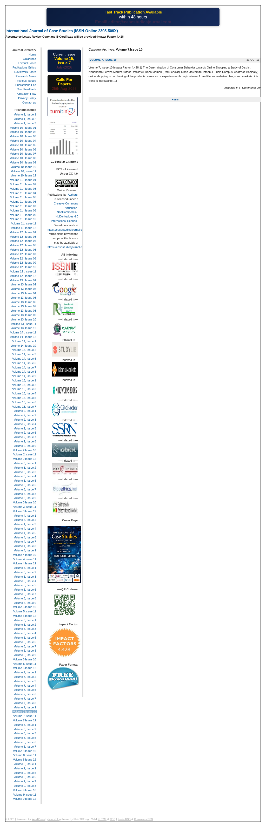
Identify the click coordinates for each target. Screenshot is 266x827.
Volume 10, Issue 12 (23, 175)
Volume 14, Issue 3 (24, 354)
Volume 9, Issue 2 (25, 768)
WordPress (38, 819)
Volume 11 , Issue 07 (23, 206)
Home (175, 99)
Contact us (29, 102)
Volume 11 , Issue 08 (23, 210)
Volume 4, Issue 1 (25, 515)
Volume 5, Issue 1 (25, 567)
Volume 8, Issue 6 (25, 742)
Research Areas (26, 76)
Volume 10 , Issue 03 (23, 136)
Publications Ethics (24, 67)
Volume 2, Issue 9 (25, 445)
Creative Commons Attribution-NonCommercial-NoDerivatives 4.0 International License (64, 212)
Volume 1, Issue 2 (25, 118)
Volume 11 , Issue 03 (23, 188)
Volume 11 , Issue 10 (23, 219)
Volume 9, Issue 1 (25, 764)
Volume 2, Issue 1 (25, 410)
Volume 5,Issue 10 (24, 607)
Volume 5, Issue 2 (25, 572)
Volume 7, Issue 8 (25, 703)
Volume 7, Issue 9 (25, 707)
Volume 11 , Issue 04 (23, 193)
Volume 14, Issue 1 (24, 341)
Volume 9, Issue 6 (25, 776)
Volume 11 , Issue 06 (23, 201)
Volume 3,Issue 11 (24, 506)
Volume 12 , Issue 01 (23, 232)
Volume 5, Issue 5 (25, 585)
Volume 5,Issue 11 (24, 611)
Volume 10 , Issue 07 (23, 153)
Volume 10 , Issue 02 (23, 131)
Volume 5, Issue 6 (25, 589)
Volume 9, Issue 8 (25, 785)
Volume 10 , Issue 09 (23, 162)
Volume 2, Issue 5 (25, 428)
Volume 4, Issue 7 (25, 541)
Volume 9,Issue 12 (24, 798)
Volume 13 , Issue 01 (23, 280)
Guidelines (29, 58)
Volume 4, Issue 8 (25, 546)
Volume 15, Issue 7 (24, 406)
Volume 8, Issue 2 (25, 729)
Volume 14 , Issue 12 (23, 336)
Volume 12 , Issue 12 (23, 275)
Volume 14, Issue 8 (24, 371)
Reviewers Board (25, 71)
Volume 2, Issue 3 (25, 419)
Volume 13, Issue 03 (23, 288)
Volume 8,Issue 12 (24, 759)
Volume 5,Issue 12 (24, 615)
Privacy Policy (27, 98)
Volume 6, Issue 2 (25, 624)
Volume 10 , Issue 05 (23, 145)
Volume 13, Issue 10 (23, 319)
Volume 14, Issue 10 (23, 345)
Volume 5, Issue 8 (25, 598)
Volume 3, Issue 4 (25, 476)
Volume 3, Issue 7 (25, 489)
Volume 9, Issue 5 (25, 772)
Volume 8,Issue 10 (24, 751)
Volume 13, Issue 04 (23, 293)
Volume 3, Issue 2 (25, 467)
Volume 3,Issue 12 (24, 511)
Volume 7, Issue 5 (25, 689)
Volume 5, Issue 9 (25, 602)
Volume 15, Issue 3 (24, 389)
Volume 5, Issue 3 (25, 576)
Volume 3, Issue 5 (25, 480)
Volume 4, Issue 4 (25, 528)
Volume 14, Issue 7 (24, 367)
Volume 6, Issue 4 (25, 633)
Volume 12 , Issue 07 (23, 254)
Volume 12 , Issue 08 (23, 258)
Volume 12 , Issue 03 (23, 236)
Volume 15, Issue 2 (24, 384)
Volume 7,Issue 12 (24, 720)
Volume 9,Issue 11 (24, 794)
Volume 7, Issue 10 (103, 59)
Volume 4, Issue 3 (25, 524)
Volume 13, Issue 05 (23, 297)
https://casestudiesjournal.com (67, 229)
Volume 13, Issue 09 (23, 315)
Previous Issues (26, 80)
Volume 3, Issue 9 (25, 498)
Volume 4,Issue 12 (24, 563)
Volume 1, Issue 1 (25, 114)
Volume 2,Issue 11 (24, 454)
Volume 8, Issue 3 (25, 733)
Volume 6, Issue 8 (25, 650)
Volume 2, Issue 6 (25, 432)
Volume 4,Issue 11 (24, 559)
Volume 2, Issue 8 (25, 441)
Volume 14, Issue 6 (24, 363)
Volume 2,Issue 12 (24, 458)
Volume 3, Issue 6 (25, 485)
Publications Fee (25, 84)
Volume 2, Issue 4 (25, 424)
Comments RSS (143, 819)
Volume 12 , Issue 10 (23, 267)
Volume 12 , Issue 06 (23, 249)
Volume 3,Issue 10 (24, 502)
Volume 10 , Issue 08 (23, 158)
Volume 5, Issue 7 (25, 594)
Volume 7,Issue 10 (24, 711)
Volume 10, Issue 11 (23, 171)
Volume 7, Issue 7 (25, 698)
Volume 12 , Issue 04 (23, 240)
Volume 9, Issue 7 (25, 781)
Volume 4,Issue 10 (24, 554)
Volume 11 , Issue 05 (23, 197)
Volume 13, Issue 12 (23, 328)
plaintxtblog (54, 819)
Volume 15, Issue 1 (24, 380)
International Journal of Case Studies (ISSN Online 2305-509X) (61, 31)
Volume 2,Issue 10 (24, 450)
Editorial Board (27, 63)
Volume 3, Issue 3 (25, 472)
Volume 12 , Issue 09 (23, 262)
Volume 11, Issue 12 (23, 227)
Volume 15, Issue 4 (24, 393)
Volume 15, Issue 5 (24, 397)
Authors (73, 194)
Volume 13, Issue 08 (23, 310)
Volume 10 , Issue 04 (23, 140)
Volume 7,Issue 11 (24, 715)
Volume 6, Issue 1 (25, 620)
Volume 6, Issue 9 (25, 655)
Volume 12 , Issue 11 (23, 271)
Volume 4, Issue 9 (25, 550)
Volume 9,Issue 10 (24, 790)
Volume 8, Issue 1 (25, 724)
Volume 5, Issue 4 (25, 581)
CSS (112, 819)
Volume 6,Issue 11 (24, 663)
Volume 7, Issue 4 (25, 685)
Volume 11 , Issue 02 (23, 184)
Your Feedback (26, 89)
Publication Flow (26, 93)
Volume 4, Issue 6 (25, 537)
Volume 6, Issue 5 (25, 637)
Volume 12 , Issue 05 (23, 245)
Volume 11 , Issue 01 (23, 179)
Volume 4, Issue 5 (25, 533)
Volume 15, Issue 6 (24, 402)
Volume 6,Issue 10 (24, 659)
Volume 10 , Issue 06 (23, 149)
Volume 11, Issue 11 (23, 223)
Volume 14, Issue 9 (24, 376)
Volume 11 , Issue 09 (23, 214)
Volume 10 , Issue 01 (23, 127)
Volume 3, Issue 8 (25, 493)
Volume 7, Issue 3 (25, 681)
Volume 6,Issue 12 (24, 667)
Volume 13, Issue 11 (23, 323)
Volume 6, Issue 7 (25, 646)
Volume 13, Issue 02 (23, 284)
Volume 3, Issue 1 (25, 463)
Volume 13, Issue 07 (23, 306)
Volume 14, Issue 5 (24, 358)
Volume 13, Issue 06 (23, 302)
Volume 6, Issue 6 (25, 642)
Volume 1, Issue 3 (25, 123)
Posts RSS (124, 819)
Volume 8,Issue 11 (24, 755)
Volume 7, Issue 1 (25, 672)
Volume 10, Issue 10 (23, 166)
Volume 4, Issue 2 (25, 519)
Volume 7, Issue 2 (25, 676)
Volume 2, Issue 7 (25, 437)
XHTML (102, 819)
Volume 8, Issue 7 (25, 746)
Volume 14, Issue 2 (24, 349)
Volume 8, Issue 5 (25, 737)
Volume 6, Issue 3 (25, 628)
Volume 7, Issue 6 (25, 694)
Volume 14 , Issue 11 (23, 332)
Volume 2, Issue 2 (25, 415)
